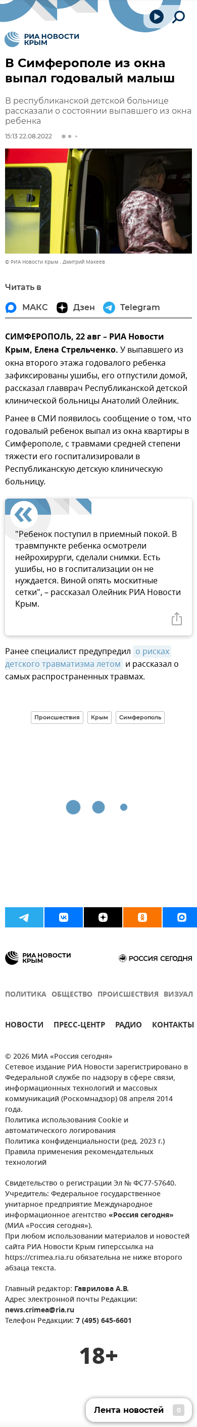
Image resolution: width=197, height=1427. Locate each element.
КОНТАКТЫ (173, 1026)
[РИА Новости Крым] (42, 39)
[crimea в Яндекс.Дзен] (103, 917)
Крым (99, 717)
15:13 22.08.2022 (28, 136)
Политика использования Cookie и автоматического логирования (66, 1126)
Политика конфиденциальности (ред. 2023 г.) (85, 1142)
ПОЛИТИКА (25, 995)
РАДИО (128, 1026)
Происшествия (57, 717)
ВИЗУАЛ (178, 995)
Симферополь (140, 717)
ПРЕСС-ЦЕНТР (79, 1026)
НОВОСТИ (24, 1026)
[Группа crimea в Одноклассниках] (142, 917)
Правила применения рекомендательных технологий (79, 1158)
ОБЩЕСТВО (72, 995)
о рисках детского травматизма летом (88, 658)
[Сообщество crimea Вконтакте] (63, 917)
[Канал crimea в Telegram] (24, 917)
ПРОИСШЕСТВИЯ (128, 995)
